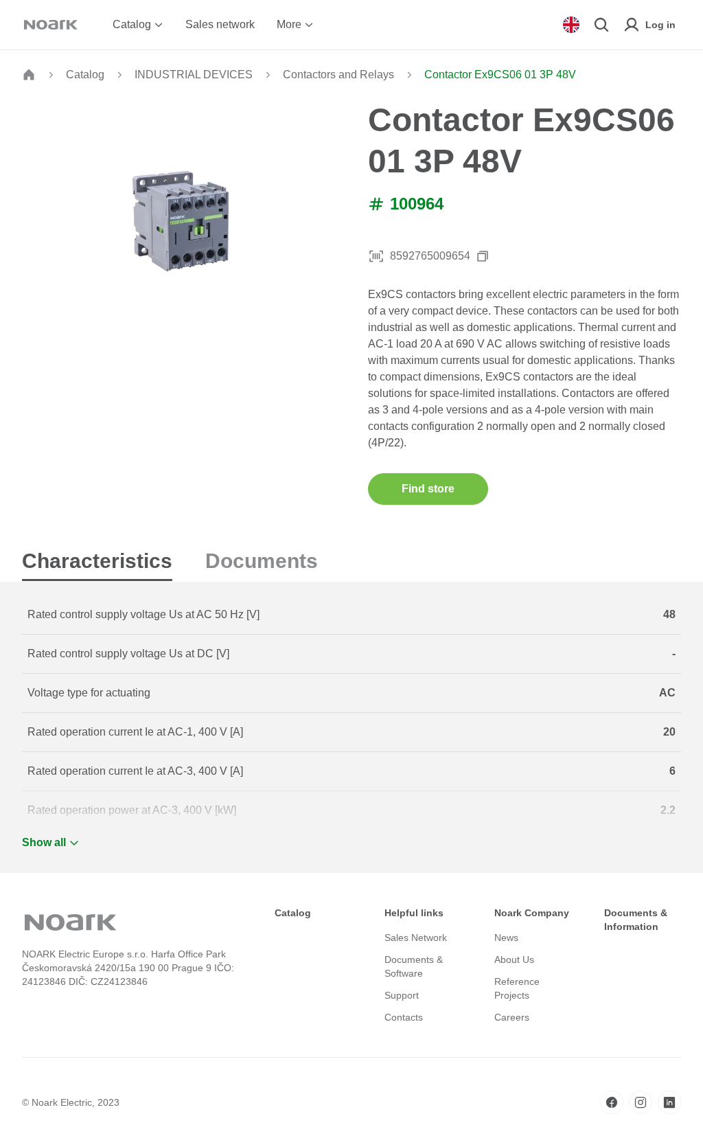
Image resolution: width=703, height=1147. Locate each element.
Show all (44, 842)
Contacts (403, 1017)
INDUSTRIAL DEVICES (194, 74)
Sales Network (415, 937)
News (506, 937)
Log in (660, 24)
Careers (511, 1017)
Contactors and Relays (338, 74)
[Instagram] (640, 1102)
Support (401, 995)
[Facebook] (611, 1102)
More (289, 24)
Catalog (132, 24)
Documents (261, 560)
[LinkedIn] (669, 1102)
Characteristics (97, 560)
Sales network (220, 24)
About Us (514, 959)
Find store (428, 489)
